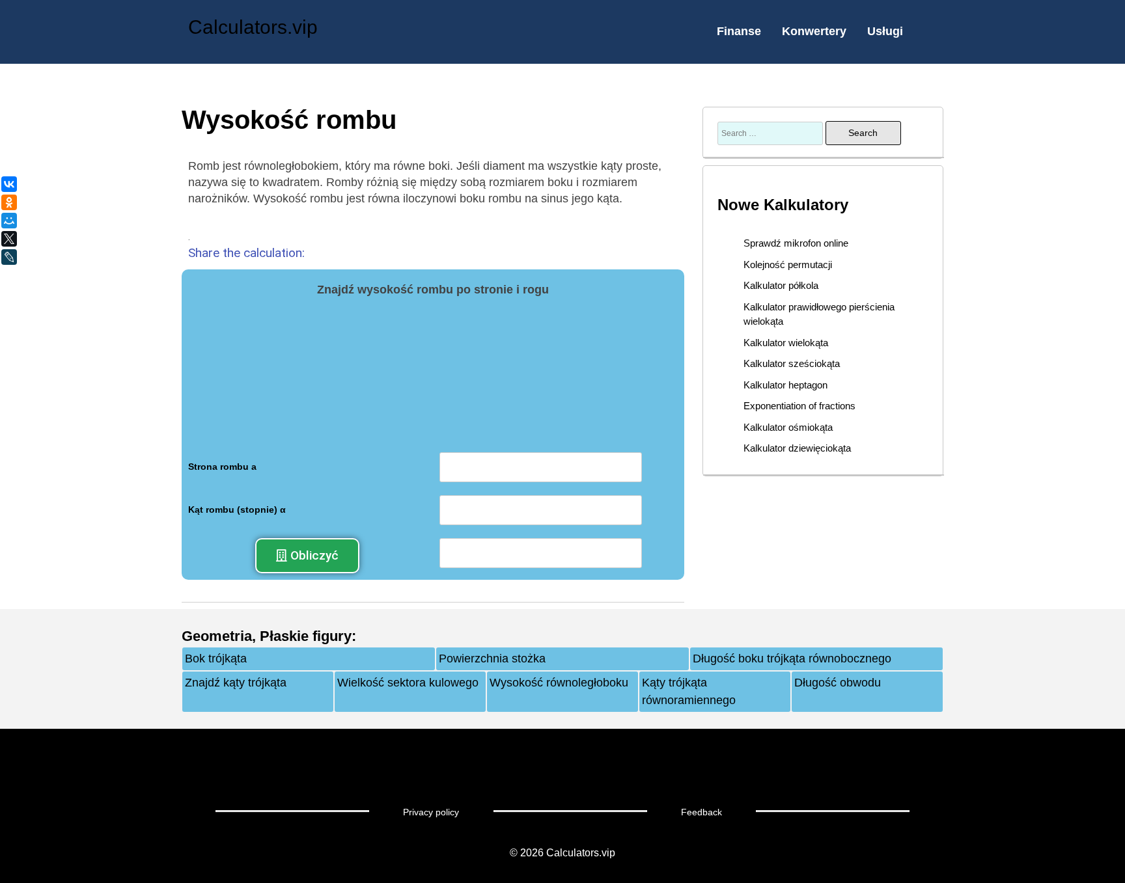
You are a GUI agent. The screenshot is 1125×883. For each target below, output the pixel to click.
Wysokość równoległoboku (559, 682)
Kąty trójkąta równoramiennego (689, 691)
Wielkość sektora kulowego (408, 682)
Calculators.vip (253, 27)
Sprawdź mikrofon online (795, 243)
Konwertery (814, 31)
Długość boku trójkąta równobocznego (792, 658)
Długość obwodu (837, 682)
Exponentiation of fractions (799, 405)
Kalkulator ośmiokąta (788, 427)
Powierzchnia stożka (492, 658)
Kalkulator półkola (780, 285)
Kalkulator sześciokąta (791, 363)
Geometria (217, 636)
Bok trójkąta (216, 658)
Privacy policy (431, 812)
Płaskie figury (306, 636)
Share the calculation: (246, 252)
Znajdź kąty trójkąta (235, 682)
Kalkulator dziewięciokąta (797, 448)
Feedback (701, 812)
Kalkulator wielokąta (785, 342)
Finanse (739, 31)
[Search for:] (771, 133)
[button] (307, 555)
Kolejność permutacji (787, 264)
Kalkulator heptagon (785, 384)
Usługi (885, 31)
